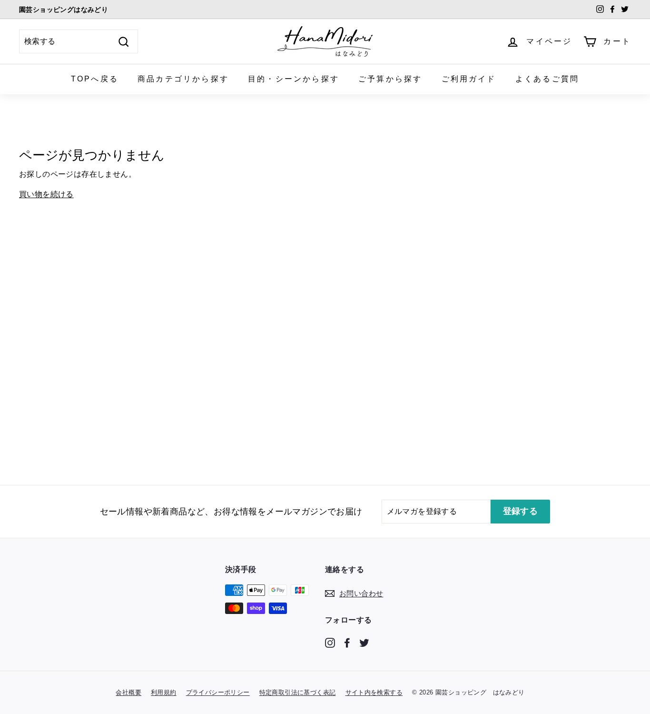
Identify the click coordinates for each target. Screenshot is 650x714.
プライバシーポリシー (218, 692)
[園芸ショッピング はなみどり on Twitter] (364, 642)
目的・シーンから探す (293, 79)
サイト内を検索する (374, 692)
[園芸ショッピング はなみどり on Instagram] (330, 642)
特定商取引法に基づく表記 (297, 692)
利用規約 (164, 692)
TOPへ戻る (94, 79)
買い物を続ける (46, 194)
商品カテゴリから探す (183, 79)
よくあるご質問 (547, 79)
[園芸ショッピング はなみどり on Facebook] (347, 642)
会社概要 (128, 692)
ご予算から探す (390, 79)
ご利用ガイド (469, 79)
